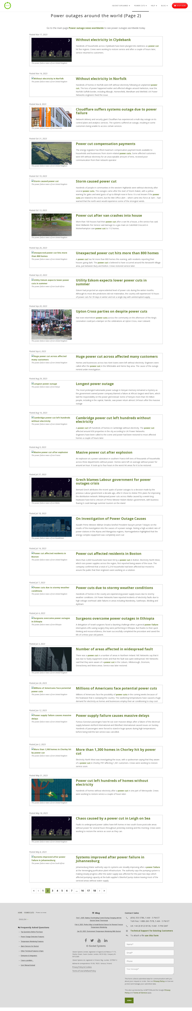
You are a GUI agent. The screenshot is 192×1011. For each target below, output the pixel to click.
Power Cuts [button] (139, 5)
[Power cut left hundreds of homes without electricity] (51, 789)
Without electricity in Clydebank (103, 39)
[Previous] (38, 890)
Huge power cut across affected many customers (117, 356)
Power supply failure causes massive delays (112, 715)
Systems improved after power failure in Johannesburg (110, 859)
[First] (33, 890)
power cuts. (126, 153)
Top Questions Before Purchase (32, 932)
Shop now (181, 5)
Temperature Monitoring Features (32, 941)
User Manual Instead (28, 965)
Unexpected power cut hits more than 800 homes (117, 253)
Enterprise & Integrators (29, 955)
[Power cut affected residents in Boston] (51, 555)
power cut (153, 46)
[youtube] (99, 940)
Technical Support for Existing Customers (151, 930)
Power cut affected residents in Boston (108, 553)
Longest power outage (95, 383)
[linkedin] (105, 940)
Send (129, 1000)
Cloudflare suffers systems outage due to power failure (116, 111)
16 (82, 890)
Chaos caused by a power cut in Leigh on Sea (113, 818)
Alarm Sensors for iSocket (30, 946)
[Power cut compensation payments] (51, 153)
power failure (151, 624)
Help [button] (153, 5)
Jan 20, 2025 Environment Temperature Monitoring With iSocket (99, 931)
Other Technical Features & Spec (32, 951)
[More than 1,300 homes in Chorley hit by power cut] (51, 750)
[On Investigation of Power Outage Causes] (51, 526)
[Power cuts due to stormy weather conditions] (51, 589)
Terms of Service (140, 993)
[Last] (104, 890)
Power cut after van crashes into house (109, 215)
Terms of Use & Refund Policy (84, 971)
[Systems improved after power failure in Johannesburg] (51, 858)
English (22, 919)
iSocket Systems (97, 945)
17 (88, 890)
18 (94, 890)
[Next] (99, 890)
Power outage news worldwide (86, 28)
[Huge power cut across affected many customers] (51, 357)
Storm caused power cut (96, 181)
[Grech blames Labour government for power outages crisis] (51, 489)
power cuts (102, 317)
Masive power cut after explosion (104, 452)
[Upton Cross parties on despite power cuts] (51, 324)
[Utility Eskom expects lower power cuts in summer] (51, 281)
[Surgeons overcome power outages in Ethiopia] (51, 619)
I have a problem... (27, 960)
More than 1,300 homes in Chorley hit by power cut (116, 751)
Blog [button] (163, 5)
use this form (152, 935)
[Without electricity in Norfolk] (47, 78)
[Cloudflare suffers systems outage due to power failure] (51, 117)
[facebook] (86, 940)
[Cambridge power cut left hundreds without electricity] (51, 419)
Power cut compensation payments (105, 143)
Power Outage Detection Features (32, 936)
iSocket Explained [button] (120, 5)
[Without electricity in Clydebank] (51, 49)
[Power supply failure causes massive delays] (51, 716)
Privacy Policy (159, 981)
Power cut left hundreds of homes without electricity (112, 782)
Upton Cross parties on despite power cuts (111, 311)
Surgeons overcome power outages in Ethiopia (115, 618)
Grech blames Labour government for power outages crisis (113, 481)
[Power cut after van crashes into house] (51, 224)
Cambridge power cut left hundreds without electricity (113, 419)
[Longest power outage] (44, 383)
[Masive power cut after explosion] (49, 452)
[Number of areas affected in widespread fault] (51, 659)
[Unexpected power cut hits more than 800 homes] (51, 254)
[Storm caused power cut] (45, 181)
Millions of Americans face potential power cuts (116, 688)
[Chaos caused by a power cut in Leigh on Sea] (51, 828)
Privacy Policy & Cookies (82, 967)
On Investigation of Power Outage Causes (111, 518)
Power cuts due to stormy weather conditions (114, 587)
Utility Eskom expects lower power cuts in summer (111, 282)
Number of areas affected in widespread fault (114, 649)
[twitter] (92, 940)
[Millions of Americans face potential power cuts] (51, 689)
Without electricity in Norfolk (101, 78)
